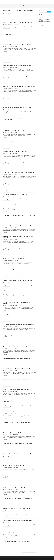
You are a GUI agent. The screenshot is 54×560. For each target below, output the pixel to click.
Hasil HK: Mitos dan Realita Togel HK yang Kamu (14, 130)
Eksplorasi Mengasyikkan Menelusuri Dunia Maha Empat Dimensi (19, 141)
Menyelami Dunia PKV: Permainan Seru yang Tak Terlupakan (17, 65)
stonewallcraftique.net (8, 2)
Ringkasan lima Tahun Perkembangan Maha (13, 465)
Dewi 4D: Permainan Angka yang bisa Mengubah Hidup (16, 389)
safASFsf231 (5, 13)
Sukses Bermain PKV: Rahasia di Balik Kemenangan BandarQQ (18, 22)
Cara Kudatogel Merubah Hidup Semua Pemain (14, 411)
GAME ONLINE (17, 13)
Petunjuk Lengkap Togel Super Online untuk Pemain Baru (17, 269)
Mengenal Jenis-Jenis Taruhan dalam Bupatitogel (14, 183)
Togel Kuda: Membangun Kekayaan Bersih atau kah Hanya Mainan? (19, 86)
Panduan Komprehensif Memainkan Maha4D (14, 487)
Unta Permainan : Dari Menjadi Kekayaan (13, 530)
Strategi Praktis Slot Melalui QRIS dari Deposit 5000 (15, 194)
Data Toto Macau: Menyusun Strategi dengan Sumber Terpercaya (18, 520)
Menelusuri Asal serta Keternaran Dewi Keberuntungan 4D (17, 358)
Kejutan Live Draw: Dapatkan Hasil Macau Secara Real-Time (17, 204)
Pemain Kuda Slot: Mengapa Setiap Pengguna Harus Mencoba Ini (18, 324)
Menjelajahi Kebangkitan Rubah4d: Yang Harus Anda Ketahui (17, 443)
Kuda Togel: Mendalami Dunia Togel (11, 314)
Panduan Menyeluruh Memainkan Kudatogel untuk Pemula (17, 107)
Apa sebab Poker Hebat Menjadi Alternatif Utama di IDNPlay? (18, 498)
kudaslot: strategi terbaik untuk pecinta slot (13, 55)
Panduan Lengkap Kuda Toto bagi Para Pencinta (14, 258)
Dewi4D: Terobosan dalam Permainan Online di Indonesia (17, 379)
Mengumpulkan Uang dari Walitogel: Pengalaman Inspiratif (17, 248)
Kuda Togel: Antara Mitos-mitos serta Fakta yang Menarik (17, 44)
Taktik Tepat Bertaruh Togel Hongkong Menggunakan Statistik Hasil (19, 290)
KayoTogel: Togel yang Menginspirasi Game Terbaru (15, 151)
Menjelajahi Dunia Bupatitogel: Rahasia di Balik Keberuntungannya (19, 172)
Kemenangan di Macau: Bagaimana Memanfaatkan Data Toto (17, 225)
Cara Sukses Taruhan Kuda (9, 97)
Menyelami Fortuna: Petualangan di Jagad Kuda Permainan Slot (18, 541)
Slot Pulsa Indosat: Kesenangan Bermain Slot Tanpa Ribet (17, 422)
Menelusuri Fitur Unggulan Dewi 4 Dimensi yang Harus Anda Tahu (19, 215)
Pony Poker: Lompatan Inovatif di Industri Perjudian (15, 346)
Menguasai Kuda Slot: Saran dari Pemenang (13, 162)
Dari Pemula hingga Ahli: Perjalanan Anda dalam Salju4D (16, 368)
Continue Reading (7, 18)
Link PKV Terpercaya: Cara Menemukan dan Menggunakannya (18, 76)
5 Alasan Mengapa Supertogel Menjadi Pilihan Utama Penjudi (18, 280)
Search (39, 10)
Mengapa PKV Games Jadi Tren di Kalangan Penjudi (15, 432)
